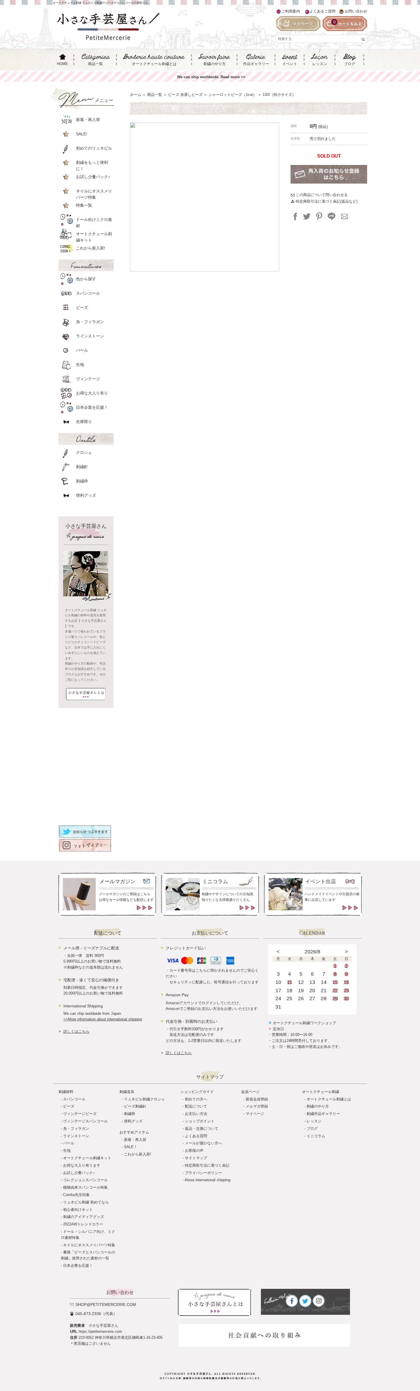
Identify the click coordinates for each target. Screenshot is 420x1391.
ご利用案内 (290, 11)
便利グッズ (133, 1121)
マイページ (255, 1114)
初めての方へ (196, 1099)
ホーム (135, 94)
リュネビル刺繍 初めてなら (86, 1202)
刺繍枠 (129, 1114)
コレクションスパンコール (85, 1180)
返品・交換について (201, 1128)
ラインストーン (76, 1136)
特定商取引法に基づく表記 (207, 1165)
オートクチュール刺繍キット (87, 1158)
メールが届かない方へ (203, 1143)
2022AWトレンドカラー (83, 1224)
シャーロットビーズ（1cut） (233, 94)
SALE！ (130, 1147)
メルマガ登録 (257, 1106)
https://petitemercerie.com (100, 1331)
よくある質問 (196, 1136)
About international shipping (207, 1180)
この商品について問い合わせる (322, 195)
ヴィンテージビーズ (80, 1114)
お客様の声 (194, 1150)
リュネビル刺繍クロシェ (144, 1099)
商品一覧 (154, 94)
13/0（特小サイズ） (279, 94)
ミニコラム (316, 1136)
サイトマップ (196, 1158)
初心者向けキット (78, 1209)
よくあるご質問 (322, 11)
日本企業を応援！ (78, 1265)
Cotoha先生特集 (76, 1195)
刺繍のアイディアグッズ (83, 1217)
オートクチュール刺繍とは (329, 1099)
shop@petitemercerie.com (105, 1304)
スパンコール (74, 1099)
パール (68, 1143)
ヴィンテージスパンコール (85, 1121)
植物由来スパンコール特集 (85, 1187)
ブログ (312, 1128)
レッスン (314, 1121)
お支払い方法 (196, 1114)
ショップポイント (200, 1121)
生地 (67, 1150)
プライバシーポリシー (203, 1173)
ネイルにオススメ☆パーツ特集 (89, 1245)
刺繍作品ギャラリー (323, 1114)
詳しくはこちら (76, 1031)
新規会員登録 (257, 1099)
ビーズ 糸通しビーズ (185, 94)
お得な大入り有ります (81, 1165)
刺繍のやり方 (318, 1106)
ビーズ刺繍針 (135, 1106)
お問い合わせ (356, 11)
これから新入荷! (137, 1154)
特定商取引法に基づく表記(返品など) (326, 201)
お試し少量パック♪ (79, 1173)
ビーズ (68, 1106)
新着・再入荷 (135, 1140)
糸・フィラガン (76, 1128)
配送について (196, 1106)
